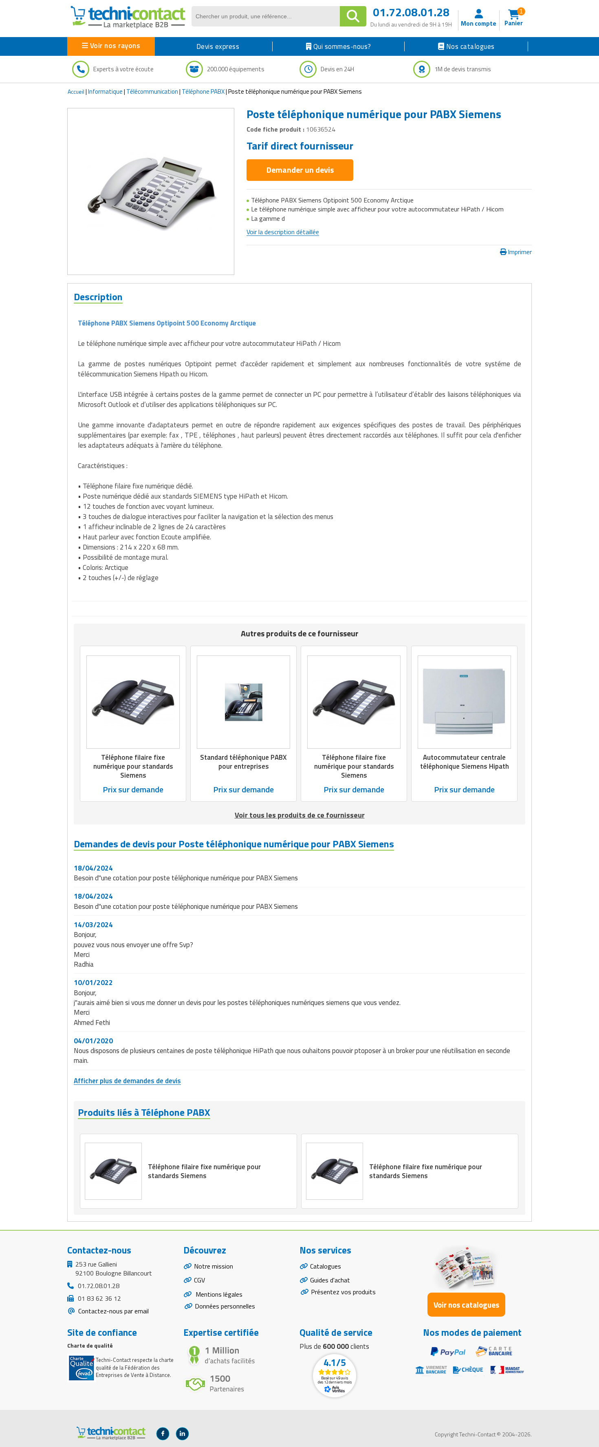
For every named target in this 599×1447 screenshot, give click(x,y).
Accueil (76, 91)
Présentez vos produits (343, 1292)
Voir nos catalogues (466, 1305)
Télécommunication (152, 91)
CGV (199, 1280)
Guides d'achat (330, 1280)
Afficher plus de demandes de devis (127, 1080)
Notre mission (213, 1266)
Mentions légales (218, 1294)
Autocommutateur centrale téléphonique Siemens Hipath (464, 762)
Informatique (105, 91)
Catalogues (325, 1266)
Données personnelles (225, 1306)
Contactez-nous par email (113, 1311)
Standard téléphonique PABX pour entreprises (243, 762)
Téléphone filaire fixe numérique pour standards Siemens (133, 766)
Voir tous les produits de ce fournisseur (300, 814)
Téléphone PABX (203, 91)
